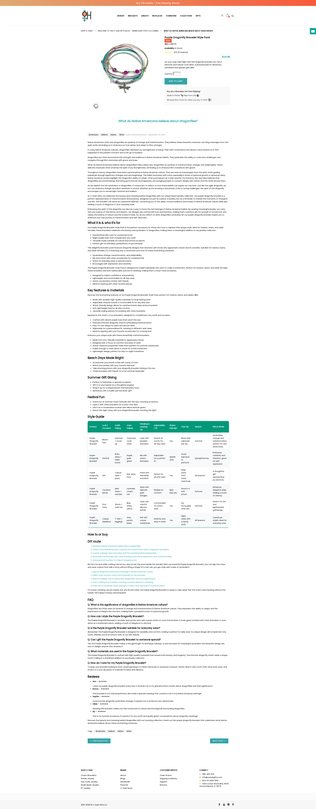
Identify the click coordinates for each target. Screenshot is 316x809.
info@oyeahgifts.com (212, 777)
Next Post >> (219, 740)
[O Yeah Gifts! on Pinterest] (233, 805)
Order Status (166, 775)
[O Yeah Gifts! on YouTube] (224, 805)
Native (113, 134)
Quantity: (169, 74)
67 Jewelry (85, 788)
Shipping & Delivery (168, 778)
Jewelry (120, 15)
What (121, 134)
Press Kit (124, 785)
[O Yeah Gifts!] (87, 16)
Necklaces (157, 15)
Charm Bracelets (88, 775)
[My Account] (222, 15)
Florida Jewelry (87, 778)
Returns (163, 785)
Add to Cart (176, 81)
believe (104, 134)
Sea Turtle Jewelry (89, 781)
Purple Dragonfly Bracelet (94, 441)
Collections (186, 15)
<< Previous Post (99, 740)
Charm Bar (171, 15)
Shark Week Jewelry (90, 785)
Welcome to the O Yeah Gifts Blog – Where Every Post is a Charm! (128, 31)
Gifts (198, 15)
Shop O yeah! (87, 31)
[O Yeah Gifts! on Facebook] (219, 805)
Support (163, 781)
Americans (93, 134)
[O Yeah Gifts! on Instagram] (229, 805)
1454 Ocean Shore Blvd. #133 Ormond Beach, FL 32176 (213, 784)
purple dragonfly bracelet (188, 720)
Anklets (145, 15)
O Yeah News (126, 788)
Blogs (122, 778)
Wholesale (125, 781)
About (123, 775)
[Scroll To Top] (309, 765)
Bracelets (133, 15)
